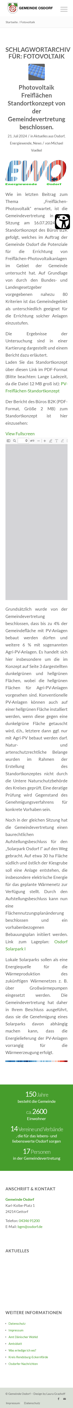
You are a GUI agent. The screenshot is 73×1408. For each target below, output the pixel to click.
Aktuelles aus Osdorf (49, 136)
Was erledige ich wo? (22, 1350)
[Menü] (62, 8)
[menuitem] (62, 8)
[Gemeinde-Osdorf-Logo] (30, 8)
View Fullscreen (20, 433)
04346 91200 (29, 1220)
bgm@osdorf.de (30, 1226)
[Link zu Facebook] (58, 1399)
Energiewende (21, 143)
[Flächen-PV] (36, 72)
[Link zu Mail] (64, 1399)
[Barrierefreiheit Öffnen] (62, 222)
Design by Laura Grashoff (49, 1393)
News (37, 143)
